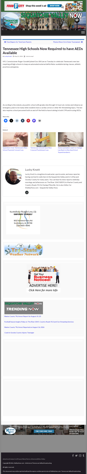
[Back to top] (82, 469)
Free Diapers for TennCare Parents (19, 42)
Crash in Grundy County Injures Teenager (19, 333)
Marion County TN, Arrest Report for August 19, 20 (22, 316)
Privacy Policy (21, 459)
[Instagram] (80, 455)
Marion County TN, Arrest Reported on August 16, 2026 (24, 327)
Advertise (6, 459)
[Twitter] (76, 455)
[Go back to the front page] (43, 21)
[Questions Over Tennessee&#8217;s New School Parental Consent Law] (15, 139)
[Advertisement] (43, 87)
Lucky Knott (8, 56)
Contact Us (13, 459)
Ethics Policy (41, 459)
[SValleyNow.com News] (83, 455)
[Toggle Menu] (83, 32)
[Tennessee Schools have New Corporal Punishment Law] (43, 139)
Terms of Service (31, 459)
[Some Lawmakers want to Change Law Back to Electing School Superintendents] (70, 139)
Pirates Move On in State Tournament (66, 42)
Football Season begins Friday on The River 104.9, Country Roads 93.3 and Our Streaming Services (39, 322)
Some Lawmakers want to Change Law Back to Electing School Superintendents (70, 150)
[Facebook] (73, 455)
